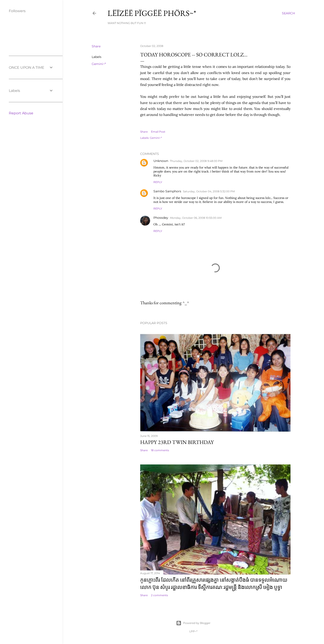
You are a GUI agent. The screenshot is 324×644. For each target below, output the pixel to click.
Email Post (158, 131)
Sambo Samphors (167, 191)
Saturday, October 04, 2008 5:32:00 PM (209, 191)
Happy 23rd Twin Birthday (177, 442)
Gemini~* (99, 64)
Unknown (160, 161)
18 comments (160, 450)
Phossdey (160, 218)
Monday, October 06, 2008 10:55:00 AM (196, 217)
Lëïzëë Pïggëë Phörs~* (152, 13)
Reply (157, 182)
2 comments (159, 595)
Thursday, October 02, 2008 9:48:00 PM (196, 161)
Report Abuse (21, 113)
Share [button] (96, 46)
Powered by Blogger (196, 623)
